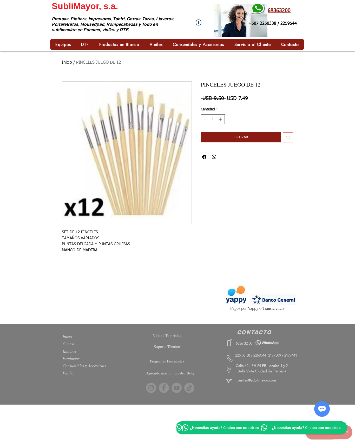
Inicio (67, 63)
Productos (71, 358)
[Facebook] (164, 388)
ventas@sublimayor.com (257, 380)
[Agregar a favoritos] (288, 137)
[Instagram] (151, 388)
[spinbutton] (213, 119)
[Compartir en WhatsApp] (214, 157)
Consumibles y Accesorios (84, 365)
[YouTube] (177, 388)
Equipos (69, 351)
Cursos (68, 343)
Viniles (68, 372)
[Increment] (221, 119)
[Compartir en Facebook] (204, 157)
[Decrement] (205, 119)
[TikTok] (189, 388)
